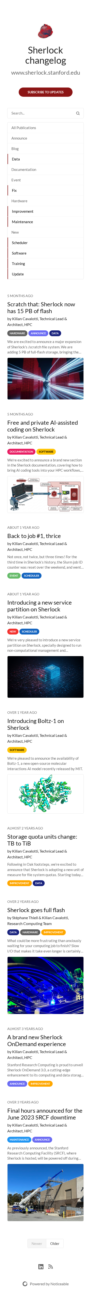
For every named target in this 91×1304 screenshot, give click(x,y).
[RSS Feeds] (50, 1266)
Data (16, 159)
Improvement (22, 211)
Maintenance (22, 222)
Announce (19, 138)
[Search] (77, 113)
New (15, 232)
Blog (15, 148)
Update (18, 274)
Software (19, 253)
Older (54, 1243)
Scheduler (20, 242)
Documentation (23, 169)
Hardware (19, 201)
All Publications (23, 127)
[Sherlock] (45, 32)
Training (18, 263)
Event (16, 180)
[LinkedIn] (43, 1266)
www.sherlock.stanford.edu (45, 72)
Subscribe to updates (46, 92)
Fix (14, 190)
